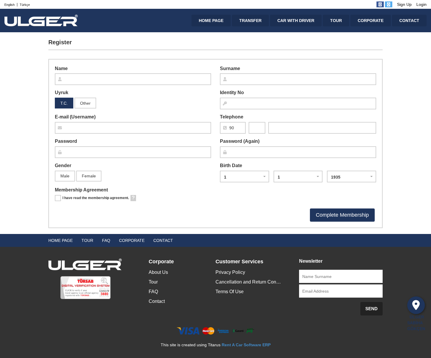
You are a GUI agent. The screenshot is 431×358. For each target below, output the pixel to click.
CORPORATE (371, 20)
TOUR (336, 20)
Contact (157, 301)
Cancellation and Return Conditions (249, 281)
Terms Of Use (230, 291)
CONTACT (409, 20)
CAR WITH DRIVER (295, 20)
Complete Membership (342, 215)
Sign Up (404, 4)
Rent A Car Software (241, 344)
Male (64, 176)
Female (89, 176)
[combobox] (244, 176)
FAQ (106, 240)
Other (85, 103)
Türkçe (25, 4)
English (9, 4)
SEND (371, 308)
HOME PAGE (211, 20)
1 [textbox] (225, 177)
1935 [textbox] (335, 177)
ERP (266, 344)
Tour (153, 281)
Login (421, 4)
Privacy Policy (230, 272)
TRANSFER (250, 20)
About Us (158, 272)
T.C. (64, 103)
